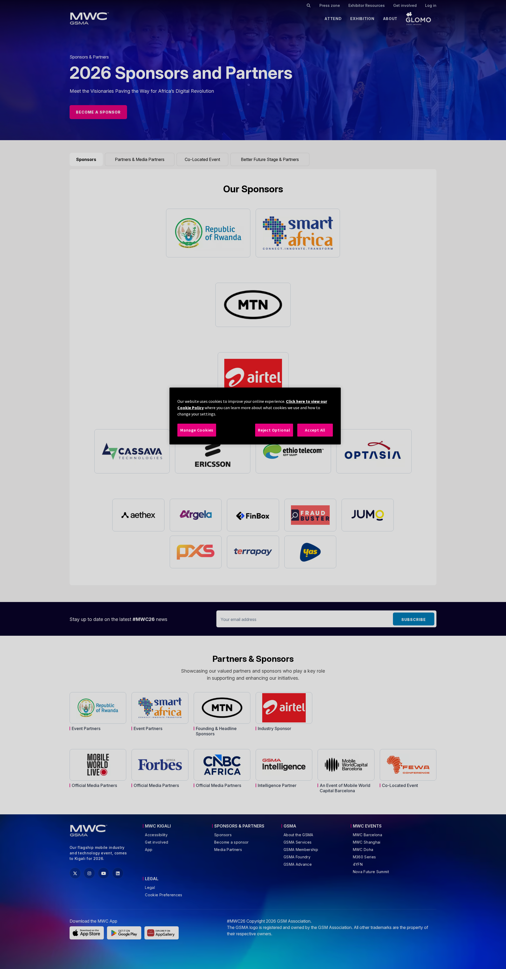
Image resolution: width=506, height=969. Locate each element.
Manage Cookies (196, 430)
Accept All (315, 430)
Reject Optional (274, 430)
